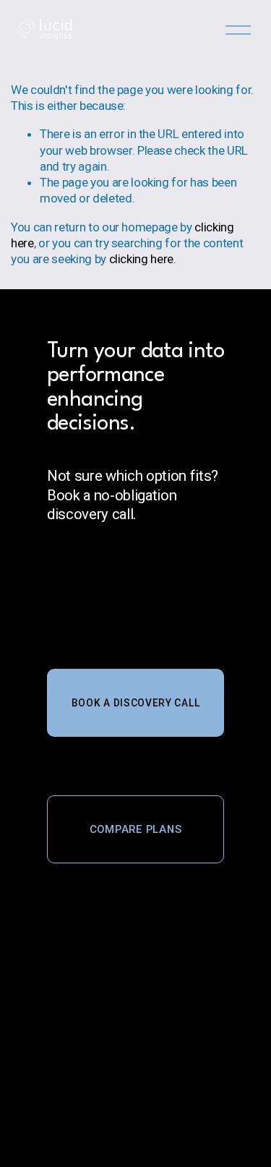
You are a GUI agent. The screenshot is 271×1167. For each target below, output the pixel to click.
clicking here (141, 259)
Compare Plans (136, 829)
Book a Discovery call (136, 703)
